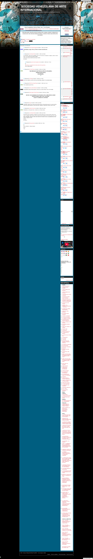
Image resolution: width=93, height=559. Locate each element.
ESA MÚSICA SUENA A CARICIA (66, 325)
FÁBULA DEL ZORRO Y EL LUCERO (66, 327)
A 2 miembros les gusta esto (30, 39)
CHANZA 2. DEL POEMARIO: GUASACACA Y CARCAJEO (66, 306)
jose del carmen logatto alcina (35, 62)
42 (64, 144)
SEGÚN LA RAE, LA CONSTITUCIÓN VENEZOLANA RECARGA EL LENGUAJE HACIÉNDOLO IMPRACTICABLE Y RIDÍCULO (66, 495)
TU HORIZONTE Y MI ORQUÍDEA (65, 385)
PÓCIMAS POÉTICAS (67, 127)
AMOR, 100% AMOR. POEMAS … (66, 132)
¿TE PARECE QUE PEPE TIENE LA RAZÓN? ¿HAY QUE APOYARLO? (66, 415)
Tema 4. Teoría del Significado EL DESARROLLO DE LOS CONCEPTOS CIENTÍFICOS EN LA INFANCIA (66, 534)
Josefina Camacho (32, 108)
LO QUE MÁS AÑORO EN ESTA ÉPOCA (66, 469)
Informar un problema (54, 554)
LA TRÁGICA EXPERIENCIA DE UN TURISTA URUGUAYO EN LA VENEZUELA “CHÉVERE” (66, 453)
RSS (20, 131)
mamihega (31, 78)
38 (64, 134)
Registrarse (74, 0)
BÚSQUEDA (70, 98)
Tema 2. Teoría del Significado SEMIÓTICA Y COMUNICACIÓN (66, 525)
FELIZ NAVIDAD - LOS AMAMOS (65, 441)
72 (64, 112)
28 (67, 158)
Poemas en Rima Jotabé (67, 165)
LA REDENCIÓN (64, 337)
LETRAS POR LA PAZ (67, 119)
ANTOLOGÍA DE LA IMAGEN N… (68, 161)
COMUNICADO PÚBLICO (66, 430)
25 (64, 108)
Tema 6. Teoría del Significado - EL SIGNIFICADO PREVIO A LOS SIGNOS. (66, 543)
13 (64, 154)
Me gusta (23, 39)
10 (66, 129)
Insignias (48, 554)
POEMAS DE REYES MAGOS (66, 188)
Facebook (27, 41)
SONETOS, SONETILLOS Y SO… (67, 193)
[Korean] (64, 254)
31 (64, 121)
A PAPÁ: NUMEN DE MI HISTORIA (66, 290)
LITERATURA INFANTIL (67, 142)
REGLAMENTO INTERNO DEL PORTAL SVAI (66, 547)
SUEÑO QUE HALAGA (65, 382)
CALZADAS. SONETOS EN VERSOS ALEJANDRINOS (66, 301)
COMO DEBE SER (71, 50)
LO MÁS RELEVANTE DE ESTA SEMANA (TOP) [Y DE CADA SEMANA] (66, 465)
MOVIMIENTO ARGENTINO (67, 110)
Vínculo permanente (24, 47)
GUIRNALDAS (64, 330)
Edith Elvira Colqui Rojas (33, 83)
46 (64, 181)
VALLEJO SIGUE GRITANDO (65, 390)
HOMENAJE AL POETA (67, 179)
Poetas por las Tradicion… (67, 170)
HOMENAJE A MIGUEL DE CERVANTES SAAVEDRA (66, 450)
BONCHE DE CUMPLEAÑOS (54, 28)
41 (67, 163)
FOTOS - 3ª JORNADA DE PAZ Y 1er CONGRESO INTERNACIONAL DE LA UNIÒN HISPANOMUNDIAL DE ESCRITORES (66, 445)
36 (64, 125)
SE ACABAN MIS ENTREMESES (65, 372)
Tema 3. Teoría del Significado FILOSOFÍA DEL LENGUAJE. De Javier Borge (66, 529)
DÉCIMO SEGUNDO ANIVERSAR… (66, 152)
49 (64, 190)
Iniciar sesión (78, 0)
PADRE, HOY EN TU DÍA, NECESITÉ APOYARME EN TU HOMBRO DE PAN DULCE (66, 355)
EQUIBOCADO (70, 97)
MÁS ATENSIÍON (71, 53)
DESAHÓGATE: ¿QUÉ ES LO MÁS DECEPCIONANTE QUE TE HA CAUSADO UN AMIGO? (66, 433)
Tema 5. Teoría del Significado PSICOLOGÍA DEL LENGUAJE (66, 539)
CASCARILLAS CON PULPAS (65, 303)
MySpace (22, 41)
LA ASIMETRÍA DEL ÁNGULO (65, 333)
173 (65, 177)
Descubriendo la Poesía (67, 156)
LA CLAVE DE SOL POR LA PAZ (66, 335)
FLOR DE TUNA (64, 328)
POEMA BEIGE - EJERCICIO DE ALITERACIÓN (65, 368)
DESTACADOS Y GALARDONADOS (66, 137)
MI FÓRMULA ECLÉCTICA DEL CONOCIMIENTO (66, 401)
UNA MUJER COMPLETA (66, 387)
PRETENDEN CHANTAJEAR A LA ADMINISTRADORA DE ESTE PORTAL (66, 489)
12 (64, 185)
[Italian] (62, 253)
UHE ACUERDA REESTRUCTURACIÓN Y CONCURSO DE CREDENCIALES (66, 510)
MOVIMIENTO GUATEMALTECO (66, 106)
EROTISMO (65, 123)
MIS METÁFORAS (65, 345)
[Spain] (68, 251)
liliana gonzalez (31, 123)
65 (64, 140)
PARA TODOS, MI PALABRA (65, 364)
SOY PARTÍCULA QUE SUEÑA (65, 397)
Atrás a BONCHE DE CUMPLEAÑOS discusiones (34, 30)
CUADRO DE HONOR (64, 239)
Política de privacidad (62, 554)
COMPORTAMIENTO (71, 84)
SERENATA (64, 376)
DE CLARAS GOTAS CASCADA (65, 314)
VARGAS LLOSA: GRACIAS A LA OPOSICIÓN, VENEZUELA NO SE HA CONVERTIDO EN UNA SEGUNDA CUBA (66, 515)
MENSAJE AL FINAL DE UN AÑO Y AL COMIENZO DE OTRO (66, 475)
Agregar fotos (64, 223)
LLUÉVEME (64, 339)
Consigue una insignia (69, 280)
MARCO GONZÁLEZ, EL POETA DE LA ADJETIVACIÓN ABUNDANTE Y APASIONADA (66, 409)
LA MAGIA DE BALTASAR (66, 395)
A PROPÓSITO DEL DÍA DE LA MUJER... (66, 295)
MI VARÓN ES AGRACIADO (66, 344)
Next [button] (72, 211)
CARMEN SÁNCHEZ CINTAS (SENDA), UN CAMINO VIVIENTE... (65, 405)
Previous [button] (61, 211)
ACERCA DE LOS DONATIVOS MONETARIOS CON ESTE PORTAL (66, 419)
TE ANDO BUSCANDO (65, 383)
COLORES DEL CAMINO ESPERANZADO (66, 309)
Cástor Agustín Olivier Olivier (33, 92)
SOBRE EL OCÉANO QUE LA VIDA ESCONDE (66, 381)
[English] (62, 251)
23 (64, 117)
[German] (66, 251)
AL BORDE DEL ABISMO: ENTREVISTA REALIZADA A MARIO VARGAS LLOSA (66, 422)
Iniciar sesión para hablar (86, 558)
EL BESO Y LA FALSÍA (66, 315)
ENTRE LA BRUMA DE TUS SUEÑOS (66, 322)
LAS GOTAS (64, 338)
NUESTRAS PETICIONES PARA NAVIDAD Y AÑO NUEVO (66, 486)
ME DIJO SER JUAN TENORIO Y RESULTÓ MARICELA (65, 341)
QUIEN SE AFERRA (65, 370)
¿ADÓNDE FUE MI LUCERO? (65, 288)
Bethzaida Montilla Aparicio (33, 28)
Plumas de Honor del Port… (67, 146)
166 (65, 158)
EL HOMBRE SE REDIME (66, 318)
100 (65, 163)
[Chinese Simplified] (68, 254)
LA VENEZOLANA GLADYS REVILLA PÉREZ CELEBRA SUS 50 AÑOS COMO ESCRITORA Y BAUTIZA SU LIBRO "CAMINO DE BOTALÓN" (66, 460)
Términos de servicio (69, 554)
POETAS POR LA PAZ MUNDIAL (67, 175)
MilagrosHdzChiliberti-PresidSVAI (32, 552)
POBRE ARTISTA (65, 365)
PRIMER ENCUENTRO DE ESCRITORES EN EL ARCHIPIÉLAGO (66, 504)
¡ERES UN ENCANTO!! (66, 286)
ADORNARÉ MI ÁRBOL (66, 296)
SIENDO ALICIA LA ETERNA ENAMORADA (66, 378)
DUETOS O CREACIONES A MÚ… (68, 115)
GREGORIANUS (64, 394)
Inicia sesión (67, 31)
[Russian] (66, 253)
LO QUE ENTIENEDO (71, 92)
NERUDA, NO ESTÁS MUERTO (65, 350)
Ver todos (71, 101)
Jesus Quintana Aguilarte (33, 47)
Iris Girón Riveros (32, 69)
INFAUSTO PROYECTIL (66, 331)
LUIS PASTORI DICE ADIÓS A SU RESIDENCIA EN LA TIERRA (66, 471)
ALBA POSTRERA (65, 297)
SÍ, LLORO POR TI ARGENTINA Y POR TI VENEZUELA (66, 501)
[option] (67, 211)
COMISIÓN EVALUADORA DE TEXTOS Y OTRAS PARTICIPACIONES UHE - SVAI (66, 427)
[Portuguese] (68, 253)
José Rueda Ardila (32, 53)
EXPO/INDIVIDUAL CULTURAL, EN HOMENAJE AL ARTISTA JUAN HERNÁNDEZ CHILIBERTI (66, 438)
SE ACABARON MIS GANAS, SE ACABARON (66, 375)
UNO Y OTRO (64, 388)
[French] (64, 251)
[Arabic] (66, 254)
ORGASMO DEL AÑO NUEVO (65, 352)
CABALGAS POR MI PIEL (66, 299)
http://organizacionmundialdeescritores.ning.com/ (66, 235)
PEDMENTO (70, 46)
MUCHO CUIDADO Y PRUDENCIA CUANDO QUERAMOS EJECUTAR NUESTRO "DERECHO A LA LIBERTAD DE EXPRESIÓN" (66, 480)
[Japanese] (62, 254)
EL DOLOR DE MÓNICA (66, 317)
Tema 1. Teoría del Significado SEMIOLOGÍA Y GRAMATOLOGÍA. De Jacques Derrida (66, 521)
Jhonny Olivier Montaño (33, 87)
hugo (30, 102)
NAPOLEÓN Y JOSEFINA (66, 346)
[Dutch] (64, 253)
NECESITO (64, 348)
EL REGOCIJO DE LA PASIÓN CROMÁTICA (65, 320)
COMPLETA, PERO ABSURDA (65, 312)
